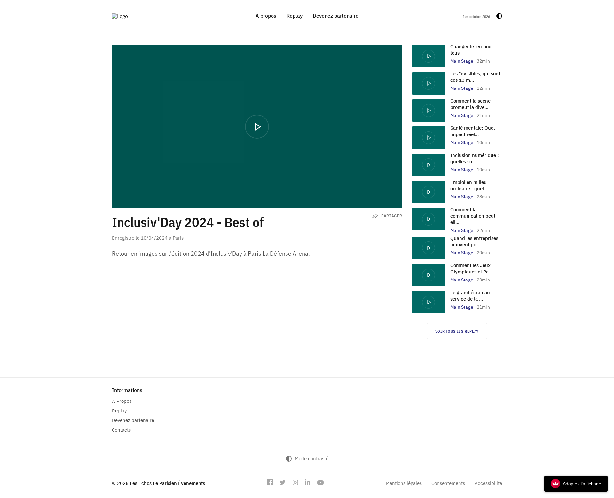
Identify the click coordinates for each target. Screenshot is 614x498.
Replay (295, 15)
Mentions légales (404, 483)
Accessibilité (488, 483)
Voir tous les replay (457, 331)
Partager (391, 215)
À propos (266, 15)
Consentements (448, 483)
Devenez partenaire (335, 15)
